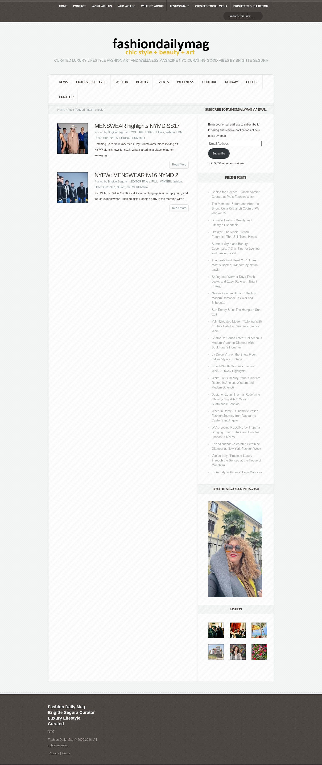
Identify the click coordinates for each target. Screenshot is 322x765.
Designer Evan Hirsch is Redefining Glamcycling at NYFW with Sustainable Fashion (236, 399)
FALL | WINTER (161, 181)
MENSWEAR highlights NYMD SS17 (137, 126)
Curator (66, 97)
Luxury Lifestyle (91, 82)
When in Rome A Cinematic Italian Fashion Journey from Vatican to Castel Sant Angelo (235, 415)
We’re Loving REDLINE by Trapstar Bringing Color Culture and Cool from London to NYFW (236, 432)
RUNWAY (231, 82)
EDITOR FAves (154, 132)
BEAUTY (142, 82)
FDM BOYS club (105, 187)
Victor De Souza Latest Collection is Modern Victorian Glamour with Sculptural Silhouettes (237, 342)
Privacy (54, 753)
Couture (209, 82)
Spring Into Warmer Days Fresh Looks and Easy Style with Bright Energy (234, 281)
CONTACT (79, 6)
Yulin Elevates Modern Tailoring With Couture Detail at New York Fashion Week (237, 326)
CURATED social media (211, 6)
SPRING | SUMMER (132, 138)
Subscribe (218, 153)
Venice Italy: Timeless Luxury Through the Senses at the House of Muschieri (236, 460)
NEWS (63, 82)
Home (61, 109)
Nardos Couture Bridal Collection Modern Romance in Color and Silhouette (234, 297)
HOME (63, 6)
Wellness (185, 82)
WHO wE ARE (126, 6)
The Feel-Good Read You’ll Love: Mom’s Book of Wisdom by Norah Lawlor (235, 265)
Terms (66, 753)
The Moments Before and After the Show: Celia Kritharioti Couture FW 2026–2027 (235, 208)
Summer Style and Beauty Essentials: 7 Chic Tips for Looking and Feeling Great (236, 248)
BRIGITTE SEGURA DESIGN (250, 6)
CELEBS (252, 82)
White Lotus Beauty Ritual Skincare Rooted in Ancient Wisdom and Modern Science (236, 382)
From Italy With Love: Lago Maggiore (237, 472)
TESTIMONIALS (179, 6)
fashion (121, 82)
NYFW (114, 138)
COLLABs (137, 132)
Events (163, 82)
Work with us (102, 6)
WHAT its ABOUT (152, 6)
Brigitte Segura (117, 132)
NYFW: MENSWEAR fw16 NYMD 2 (136, 175)
